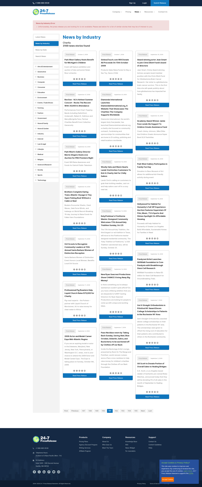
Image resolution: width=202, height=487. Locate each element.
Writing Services (84, 448)
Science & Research (45, 165)
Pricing (128, 12)
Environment (42, 97)
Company (106, 437)
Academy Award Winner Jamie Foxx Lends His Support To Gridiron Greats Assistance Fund (152, 124)
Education (41, 92)
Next (143, 411)
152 (116, 411)
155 (135, 411)
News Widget (130, 448)
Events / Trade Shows (45, 103)
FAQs (150, 448)
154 (129, 411)
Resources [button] (148, 12)
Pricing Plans (83, 441)
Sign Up (132, 3)
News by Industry (42, 43)
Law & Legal (42, 144)
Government (42, 118)
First (66, 411)
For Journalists (130, 451)
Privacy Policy (141, 483)
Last (150, 411)
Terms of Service (155, 483)
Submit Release (160, 3)
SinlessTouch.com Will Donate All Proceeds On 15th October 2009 (115, 63)
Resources (130, 437)
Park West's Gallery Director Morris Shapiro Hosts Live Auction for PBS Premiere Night (78, 155)
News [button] (137, 12)
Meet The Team (107, 448)
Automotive (42, 72)
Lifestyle (41, 149)
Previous (74, 411)
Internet (40, 139)
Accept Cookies (167, 479)
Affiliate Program (85, 451)
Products (83, 437)
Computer (41, 82)
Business (41, 77)
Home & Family (43, 123)
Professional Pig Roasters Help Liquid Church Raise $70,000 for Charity (79, 293)
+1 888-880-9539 (41, 3)
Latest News (40, 37)
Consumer (41, 87)
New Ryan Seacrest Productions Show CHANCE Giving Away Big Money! (115, 278)
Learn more (188, 471)
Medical (40, 154)
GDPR (191, 473)
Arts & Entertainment (45, 66)
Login (144, 3)
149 (96, 411)
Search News (40, 56)
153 (122, 411)
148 (90, 411)
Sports (40, 175)
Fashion (40, 113)
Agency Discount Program (88, 445)
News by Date (41, 50)
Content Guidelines (155, 445)
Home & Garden (43, 128)
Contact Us (162, 12)
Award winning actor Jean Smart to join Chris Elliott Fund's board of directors (152, 63)
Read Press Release (80, 84)
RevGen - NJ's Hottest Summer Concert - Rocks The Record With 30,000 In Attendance (78, 103)
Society (40, 170)
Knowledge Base (131, 441)
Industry (41, 134)
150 (103, 411)
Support (152, 437)
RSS (126, 445)
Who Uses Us (107, 445)
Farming (41, 108)
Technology (42, 180)
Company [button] (116, 12)
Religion (40, 159)
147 (83, 411)
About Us (105, 441)
